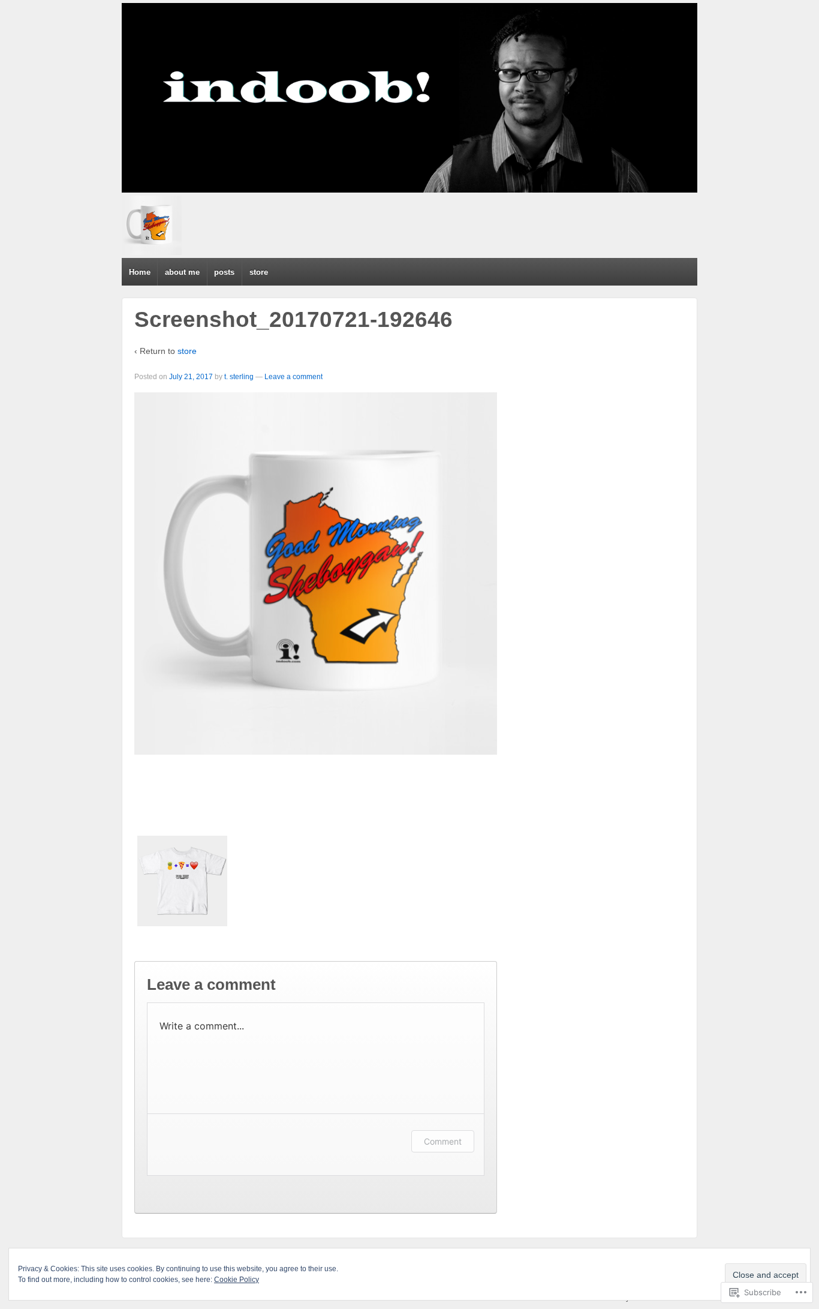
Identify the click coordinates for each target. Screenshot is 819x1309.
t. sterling (239, 377)
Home (139, 272)
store (258, 272)
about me (182, 272)
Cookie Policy (236, 1279)
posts (224, 272)
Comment (443, 1141)
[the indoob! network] (409, 98)
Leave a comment (293, 377)
